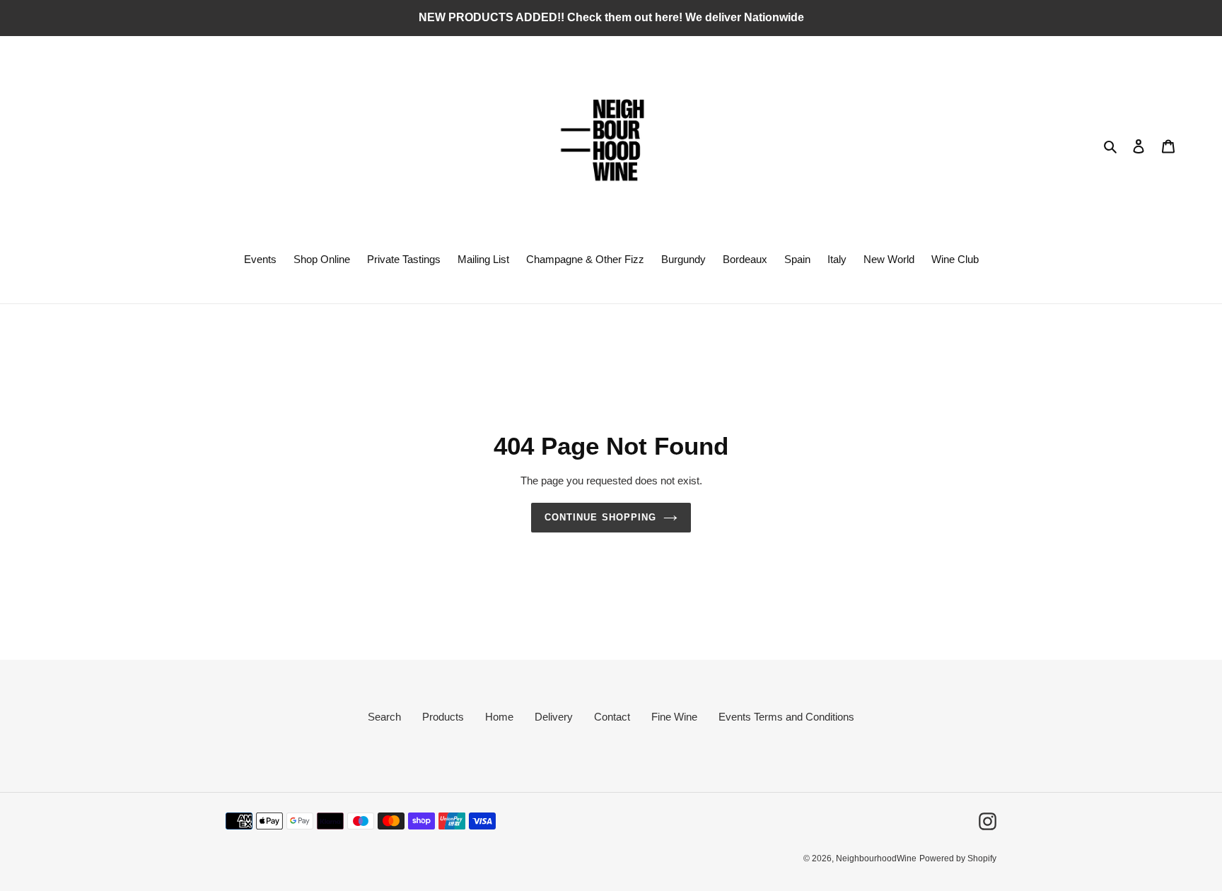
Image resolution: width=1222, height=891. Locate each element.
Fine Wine (674, 717)
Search (384, 717)
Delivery (554, 717)
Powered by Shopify (957, 858)
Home (499, 717)
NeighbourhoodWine (876, 858)
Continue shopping (600, 517)
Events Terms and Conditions (786, 717)
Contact (612, 717)
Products (443, 717)
